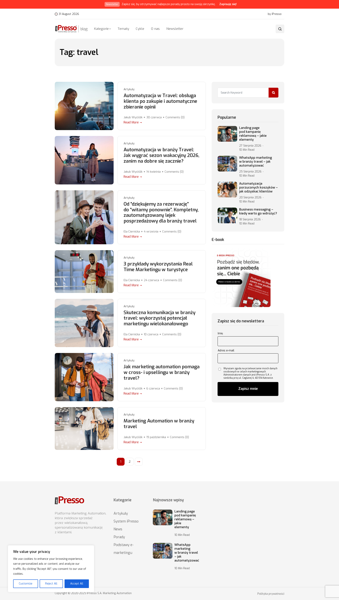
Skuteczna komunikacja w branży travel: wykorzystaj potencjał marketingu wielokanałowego (159, 318)
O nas (155, 28)
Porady (119, 537)
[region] (51, 568)
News (118, 529)
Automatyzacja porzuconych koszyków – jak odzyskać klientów (258, 187)
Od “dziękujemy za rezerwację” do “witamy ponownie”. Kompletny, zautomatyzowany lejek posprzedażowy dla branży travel (161, 212)
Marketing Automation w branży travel (159, 423)
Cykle (140, 28)
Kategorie (101, 28)
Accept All (76, 583)
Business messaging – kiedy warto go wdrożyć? (258, 211)
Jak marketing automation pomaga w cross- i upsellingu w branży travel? (162, 372)
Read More (131, 122)
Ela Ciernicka (132, 231)
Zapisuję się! (228, 4)
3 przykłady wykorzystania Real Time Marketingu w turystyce (158, 267)
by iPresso (275, 14)
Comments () (175, 117)
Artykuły (129, 89)
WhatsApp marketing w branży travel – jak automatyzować (255, 162)
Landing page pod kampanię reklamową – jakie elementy (253, 134)
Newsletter (174, 28)
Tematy (123, 28)
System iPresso (126, 521)
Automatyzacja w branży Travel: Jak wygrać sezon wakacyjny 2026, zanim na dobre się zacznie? (161, 155)
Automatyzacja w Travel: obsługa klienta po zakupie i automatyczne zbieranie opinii (160, 101)
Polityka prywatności (270, 594)
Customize (25, 583)
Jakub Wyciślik (133, 117)
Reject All (51, 583)
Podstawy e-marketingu (124, 549)
